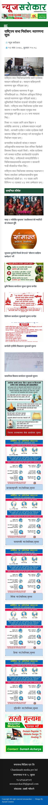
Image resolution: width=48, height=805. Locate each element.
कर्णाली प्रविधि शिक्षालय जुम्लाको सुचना (20, 346)
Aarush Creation (8, 802)
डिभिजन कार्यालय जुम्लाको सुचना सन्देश (20, 316)
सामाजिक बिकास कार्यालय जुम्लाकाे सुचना (21, 376)
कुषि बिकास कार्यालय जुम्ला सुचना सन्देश (20, 286)
